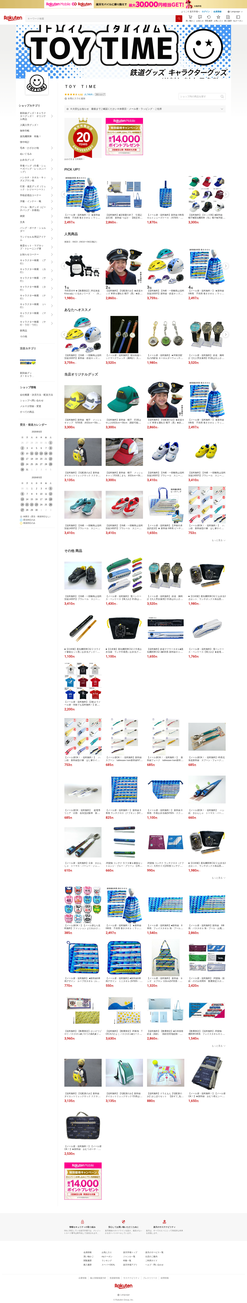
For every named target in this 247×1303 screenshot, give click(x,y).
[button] (235, 12)
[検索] (179, 18)
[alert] (145, 108)
